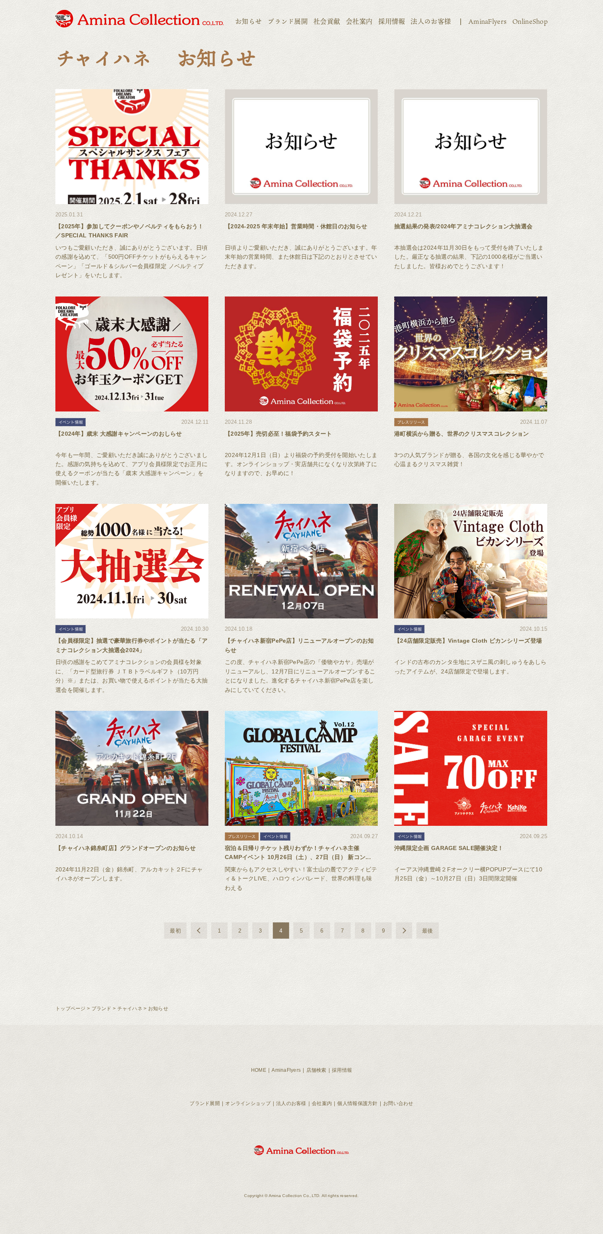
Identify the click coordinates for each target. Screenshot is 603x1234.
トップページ (70, 1008)
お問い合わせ (398, 1103)
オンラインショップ (248, 1103)
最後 (427, 931)
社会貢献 (326, 21)
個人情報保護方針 (357, 1103)
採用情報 (391, 21)
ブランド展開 (287, 21)
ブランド (101, 1008)
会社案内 (359, 21)
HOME (258, 1070)
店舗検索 (316, 1070)
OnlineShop (530, 21)
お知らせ (248, 21)
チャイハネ (129, 1008)
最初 (175, 931)
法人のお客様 (431, 21)
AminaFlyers (487, 21)
